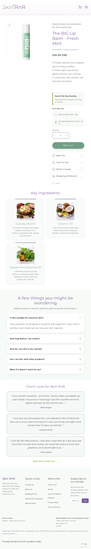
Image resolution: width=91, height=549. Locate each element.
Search (50, 489)
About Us (28, 489)
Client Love (52, 485)
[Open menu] (86, 7)
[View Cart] (80, 7)
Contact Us (29, 485)
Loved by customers (71, 50)
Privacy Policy (53, 502)
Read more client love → (45, 461)
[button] (68, 155)
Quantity (55, 130)
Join (85, 501)
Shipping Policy (31, 494)
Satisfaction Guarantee (34, 499)
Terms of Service (54, 507)
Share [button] (57, 183)
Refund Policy (30, 503)
